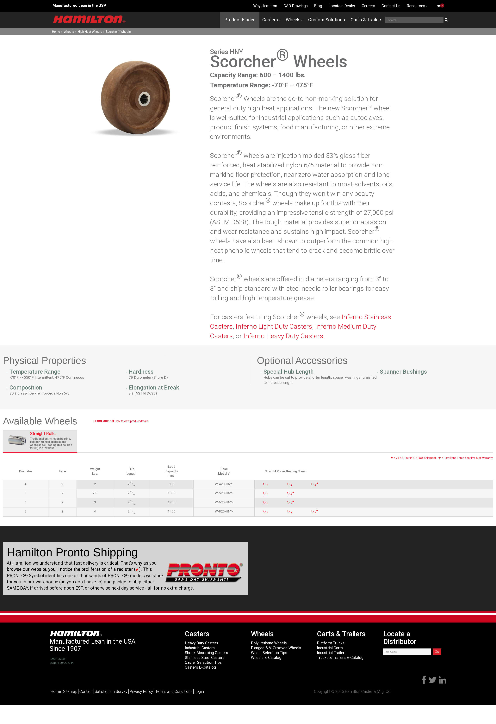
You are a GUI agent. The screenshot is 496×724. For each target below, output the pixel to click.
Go (437, 651)
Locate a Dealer (341, 5)
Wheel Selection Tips (269, 652)
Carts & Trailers (366, 19)
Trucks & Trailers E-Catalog (340, 657)
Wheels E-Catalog (266, 657)
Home (56, 32)
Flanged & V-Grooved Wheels (276, 648)
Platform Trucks (330, 643)
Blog (318, 5)
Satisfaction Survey (111, 691)
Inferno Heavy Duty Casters (283, 336)
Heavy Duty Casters (201, 643)
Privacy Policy (141, 691)
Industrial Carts (330, 648)
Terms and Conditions (173, 691)
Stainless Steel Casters (204, 657)
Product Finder (239, 19)
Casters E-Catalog (200, 667)
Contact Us (390, 5)
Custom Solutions (326, 19)
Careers (368, 5)
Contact (86, 691)
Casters (270, 19)
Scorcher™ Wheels (118, 32)
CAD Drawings (295, 5)
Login (199, 691)
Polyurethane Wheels (269, 643)
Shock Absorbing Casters (206, 652)
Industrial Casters (200, 648)
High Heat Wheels (90, 32)
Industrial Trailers (331, 652)
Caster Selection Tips (203, 662)
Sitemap (70, 691)
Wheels (293, 19)
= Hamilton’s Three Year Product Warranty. (467, 457)
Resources (416, 5)
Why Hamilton (265, 5)
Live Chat (237, 6)
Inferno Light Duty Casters (274, 326)
